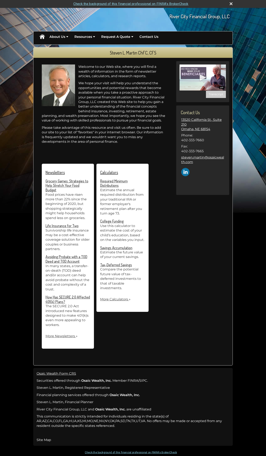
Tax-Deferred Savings (116, 265)
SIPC (143, 381)
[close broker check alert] (231, 3)
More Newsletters (62, 336)
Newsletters (55, 172)
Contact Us (148, 37)
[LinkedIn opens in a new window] (185, 172)
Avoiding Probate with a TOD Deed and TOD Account (66, 259)
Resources (83, 37)
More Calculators (115, 299)
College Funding (112, 221)
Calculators (109, 172)
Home (42, 36)
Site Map (44, 440)
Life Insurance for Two (62, 225)
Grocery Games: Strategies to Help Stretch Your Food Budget (67, 185)
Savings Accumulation (116, 247)
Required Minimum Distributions (114, 183)
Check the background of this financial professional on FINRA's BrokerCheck (130, 4)
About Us (57, 37)
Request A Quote (115, 37)
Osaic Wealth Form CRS (56, 373)
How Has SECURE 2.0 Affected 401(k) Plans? (68, 299)
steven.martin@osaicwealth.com (202, 159)
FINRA (133, 381)
